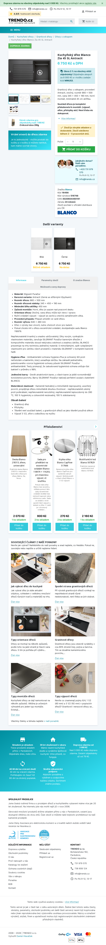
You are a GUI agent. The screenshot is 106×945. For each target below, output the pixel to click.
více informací (72, 902)
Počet (60, 141)
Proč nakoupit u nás (18, 861)
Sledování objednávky (50, 849)
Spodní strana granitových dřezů (74, 586)
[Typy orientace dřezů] (31, 621)
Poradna (12, 880)
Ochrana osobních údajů (20, 868)
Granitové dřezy (64, 639)
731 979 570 (18, 8)
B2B (10, 884)
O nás (11, 857)
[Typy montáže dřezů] (31, 678)
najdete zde (90, 3)
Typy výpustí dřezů (66, 696)
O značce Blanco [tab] (81, 280)
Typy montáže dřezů (23, 696)
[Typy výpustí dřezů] (75, 678)
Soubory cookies (16, 872)
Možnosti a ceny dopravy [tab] (53, 287)
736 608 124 (81, 868)
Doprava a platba (16, 849)
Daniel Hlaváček (24, 936)
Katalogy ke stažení (18, 864)
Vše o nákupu (15, 876)
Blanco (68, 189)
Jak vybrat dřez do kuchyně (26, 586)
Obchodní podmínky (18, 853)
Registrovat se (46, 857)
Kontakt (12, 888)
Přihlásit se (44, 853)
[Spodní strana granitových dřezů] (75, 568)
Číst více (15, 601)
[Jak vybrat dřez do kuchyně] (31, 568)
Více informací (68, 118)
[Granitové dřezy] (75, 621)
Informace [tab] (21, 280)
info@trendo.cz (37, 8)
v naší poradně (51, 721)
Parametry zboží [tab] (49, 280)
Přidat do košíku (76, 149)
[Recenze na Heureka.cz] (44, 836)
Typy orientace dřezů (23, 639)
